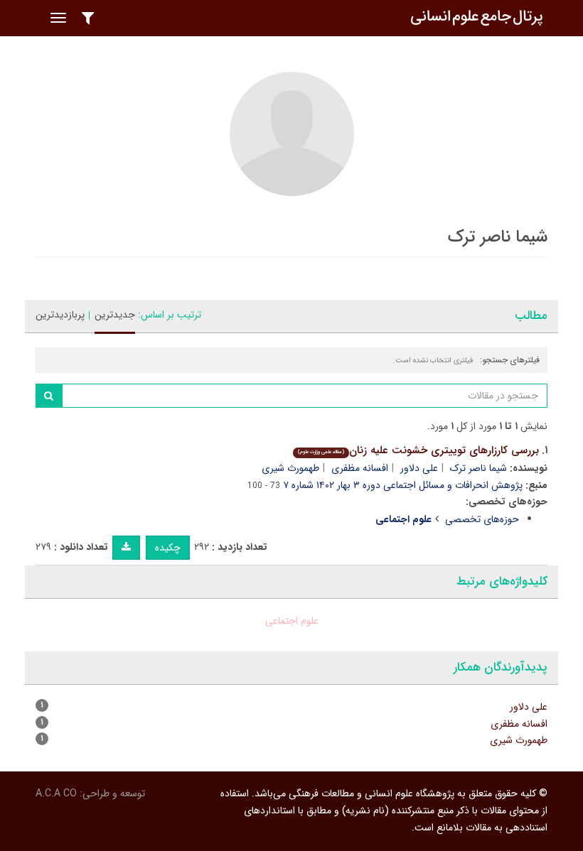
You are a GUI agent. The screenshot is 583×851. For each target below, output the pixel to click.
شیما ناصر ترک (478, 468)
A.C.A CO (56, 793)
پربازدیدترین (60, 314)
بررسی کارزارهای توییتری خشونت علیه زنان (418, 450)
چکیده (168, 547)
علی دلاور (419, 468)
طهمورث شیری (290, 468)
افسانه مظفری (359, 468)
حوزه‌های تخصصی (482, 519)
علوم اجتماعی (292, 621)
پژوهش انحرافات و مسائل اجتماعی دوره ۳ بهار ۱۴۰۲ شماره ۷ (403, 485)
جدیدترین (115, 314)
